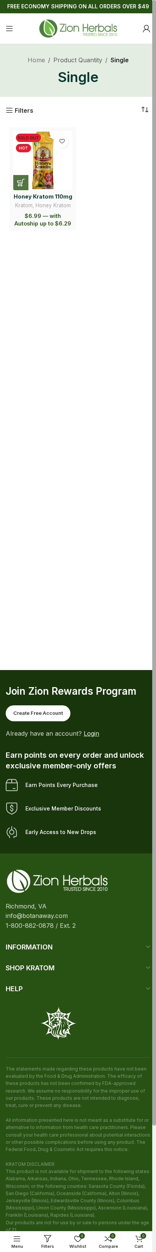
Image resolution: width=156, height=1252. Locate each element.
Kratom (24, 205)
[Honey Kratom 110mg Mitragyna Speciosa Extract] (42, 160)
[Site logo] (78, 28)
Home (36, 60)
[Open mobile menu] (9, 28)
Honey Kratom (53, 205)
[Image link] (57, 881)
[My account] (146, 28)
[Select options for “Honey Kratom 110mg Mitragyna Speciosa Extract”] (20, 182)
